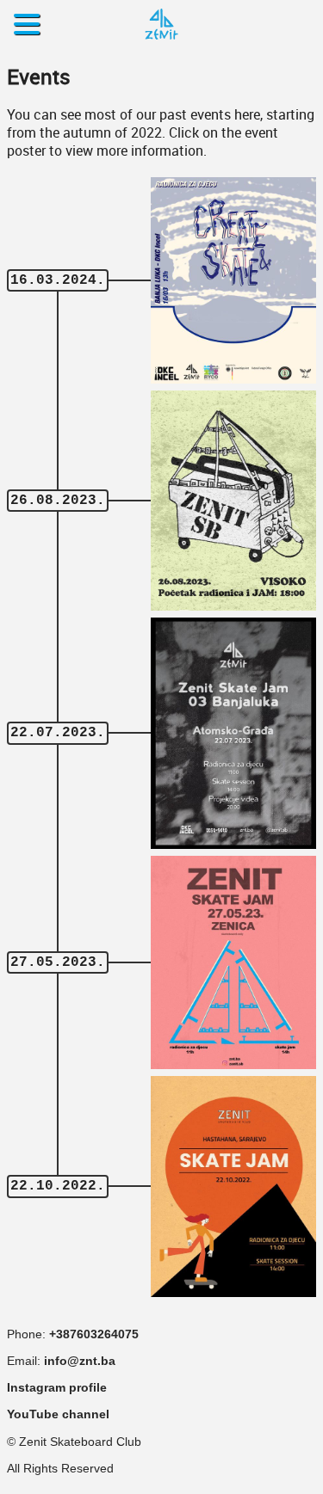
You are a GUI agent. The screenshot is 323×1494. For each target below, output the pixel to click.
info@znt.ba (79, 1361)
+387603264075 (94, 1334)
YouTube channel (58, 1414)
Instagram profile (57, 1387)
